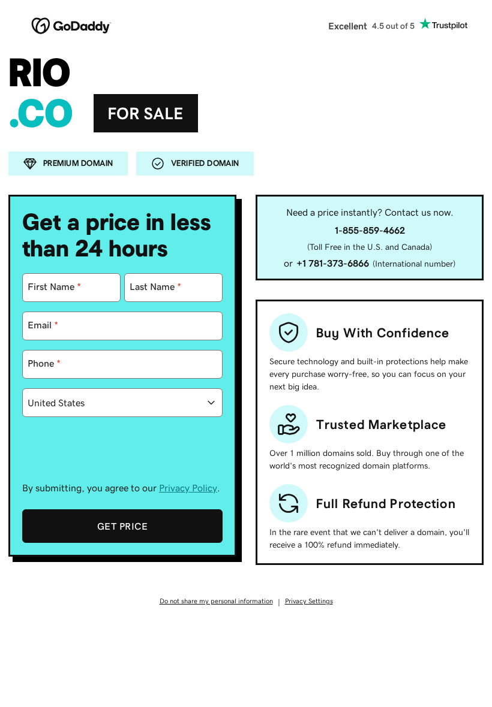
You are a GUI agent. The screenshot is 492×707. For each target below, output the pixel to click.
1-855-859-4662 (370, 230)
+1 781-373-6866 (332, 263)
